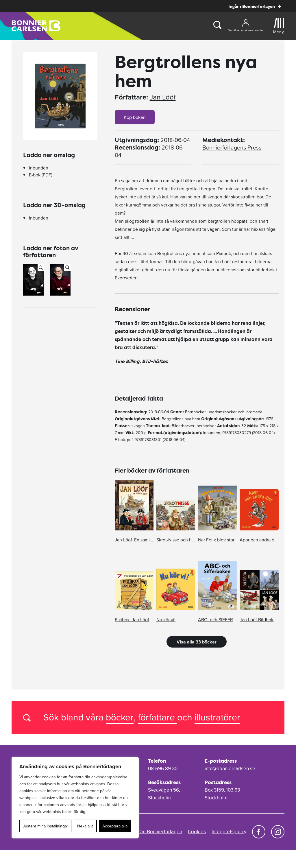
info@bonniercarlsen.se (230, 768)
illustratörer (217, 717)
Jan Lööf (163, 97)
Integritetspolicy (229, 831)
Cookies (197, 831)
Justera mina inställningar (45, 826)
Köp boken (135, 117)
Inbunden (38, 167)
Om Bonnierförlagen (160, 831)
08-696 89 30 (162, 768)
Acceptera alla (114, 826)
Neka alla (85, 826)
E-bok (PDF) (40, 174)
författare (157, 717)
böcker (120, 717)
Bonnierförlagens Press (231, 147)
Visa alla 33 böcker (197, 641)
